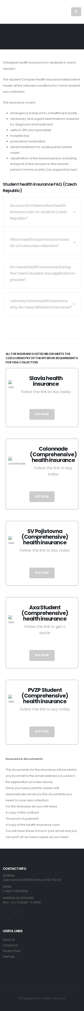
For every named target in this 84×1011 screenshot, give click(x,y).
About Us (9, 940)
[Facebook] (19, 914)
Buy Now (42, 414)
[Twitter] (8, 914)
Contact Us (10, 945)
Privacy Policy (12, 951)
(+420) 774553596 (15, 891)
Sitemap (8, 957)
